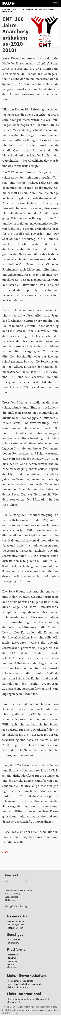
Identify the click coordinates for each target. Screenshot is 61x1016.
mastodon (13, 954)
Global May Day (15, 1002)
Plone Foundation (16, 1009)
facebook (12, 967)
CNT (5, 852)
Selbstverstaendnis (17, 921)
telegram (12, 957)
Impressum (13, 942)
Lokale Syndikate (16, 924)
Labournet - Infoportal (18, 987)
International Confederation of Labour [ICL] (28, 999)
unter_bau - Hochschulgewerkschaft (25, 984)
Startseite (7, 9)
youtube (12, 964)
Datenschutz (14, 939)
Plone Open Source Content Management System (26, 1006)
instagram (13, 961)
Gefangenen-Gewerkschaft (20, 980)
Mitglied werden (15, 927)
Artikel (16, 9)
